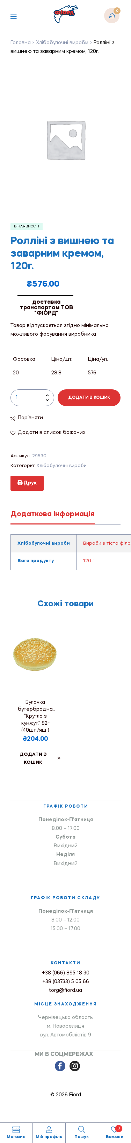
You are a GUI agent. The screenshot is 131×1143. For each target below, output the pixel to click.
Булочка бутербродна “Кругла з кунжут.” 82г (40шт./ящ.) (35, 716)
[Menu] (18, 15)
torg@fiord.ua (65, 990)
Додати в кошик (89, 398)
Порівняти (30, 417)
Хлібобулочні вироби (62, 42)
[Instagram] (75, 1066)
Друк (29, 483)
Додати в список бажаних (52, 432)
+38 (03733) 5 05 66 (65, 981)
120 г (89, 561)
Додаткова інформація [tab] (52, 514)
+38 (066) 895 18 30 (65, 973)
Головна (20, 42)
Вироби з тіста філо (107, 543)
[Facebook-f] (60, 1066)
